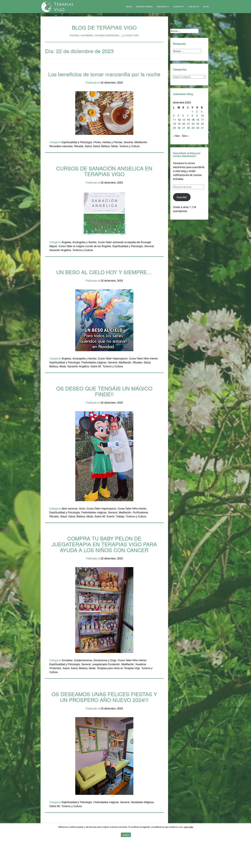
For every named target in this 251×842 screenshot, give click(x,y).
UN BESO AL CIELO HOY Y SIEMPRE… (104, 272)
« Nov (176, 136)
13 (183, 120)
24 (202, 124)
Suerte (110, 516)
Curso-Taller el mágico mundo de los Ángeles (85, 246)
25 (174, 128)
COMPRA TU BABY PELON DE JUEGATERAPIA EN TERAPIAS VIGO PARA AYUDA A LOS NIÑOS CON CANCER (104, 544)
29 (193, 128)
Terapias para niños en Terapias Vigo (118, 668)
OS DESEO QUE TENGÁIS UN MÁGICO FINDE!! (104, 391)
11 (174, 120)
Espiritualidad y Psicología (77, 142)
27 (183, 128)
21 (188, 124)
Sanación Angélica (60, 250)
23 (197, 124)
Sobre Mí (95, 366)
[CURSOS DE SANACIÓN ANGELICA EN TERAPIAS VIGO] (104, 213)
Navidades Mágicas (142, 802)
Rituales (79, 146)
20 (183, 124)
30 (197, 128)
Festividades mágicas (93, 362)
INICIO (129, 6)
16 (197, 120)
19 (179, 124)
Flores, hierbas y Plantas (108, 142)
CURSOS (177, 6)
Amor (82, 508)
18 (174, 124)
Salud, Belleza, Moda (105, 146)
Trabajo (120, 516)
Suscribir (182, 197)
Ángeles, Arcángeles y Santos (79, 242)
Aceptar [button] (126, 834)
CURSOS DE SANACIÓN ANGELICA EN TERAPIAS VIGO (104, 171)
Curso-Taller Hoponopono (113, 358)
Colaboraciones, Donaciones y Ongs (95, 660)
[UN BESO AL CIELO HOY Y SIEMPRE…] (104, 320)
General (128, 142)
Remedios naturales (61, 146)
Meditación (141, 142)
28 (188, 128)
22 (193, 124)
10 (202, 115)
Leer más (188, 826)
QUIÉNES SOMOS (144, 6)
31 (202, 128)
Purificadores (140, 512)
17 (202, 120)
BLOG (206, 6)
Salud (88, 146)
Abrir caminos (70, 508)
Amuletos (67, 660)
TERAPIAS (162, 6)
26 (179, 128)
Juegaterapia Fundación (106, 664)
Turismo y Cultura (129, 146)
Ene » (185, 136)
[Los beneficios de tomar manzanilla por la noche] (104, 113)
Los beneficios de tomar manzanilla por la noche (104, 74)
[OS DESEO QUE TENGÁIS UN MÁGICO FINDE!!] (104, 456)
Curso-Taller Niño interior (143, 358)
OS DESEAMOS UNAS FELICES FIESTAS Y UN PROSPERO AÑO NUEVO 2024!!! (104, 696)
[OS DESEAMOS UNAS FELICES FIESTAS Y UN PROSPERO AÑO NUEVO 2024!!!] (104, 755)
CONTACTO (193, 6)
